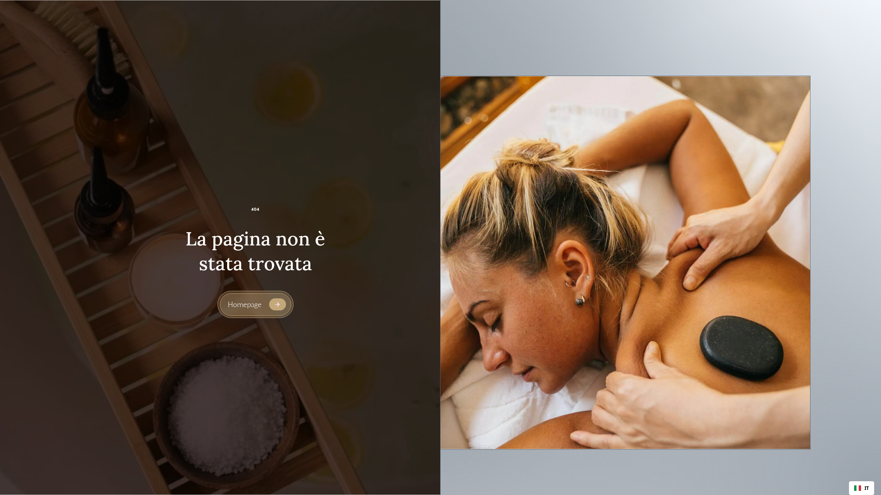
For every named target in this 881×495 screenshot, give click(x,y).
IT (866, 488)
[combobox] (861, 488)
